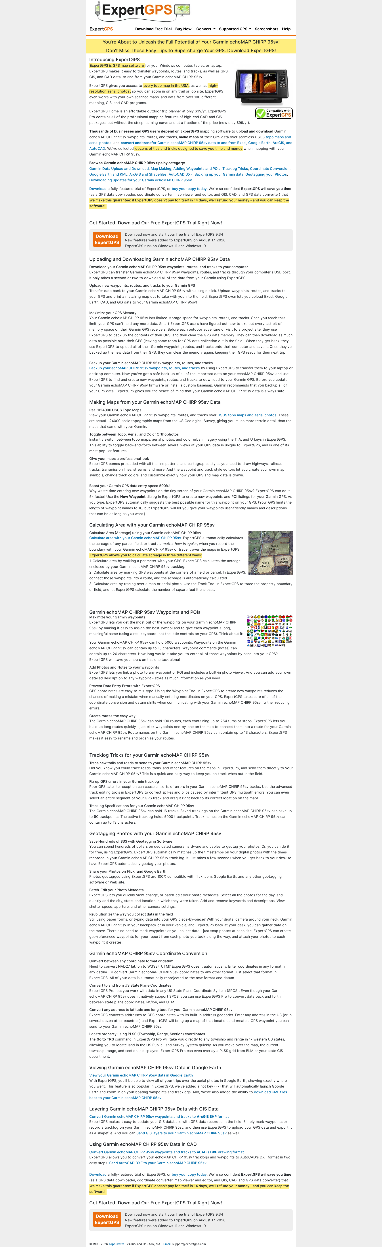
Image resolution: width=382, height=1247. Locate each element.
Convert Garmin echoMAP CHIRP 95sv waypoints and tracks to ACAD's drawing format (166, 1152)
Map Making (161, 168)
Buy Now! (184, 29)
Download (98, 188)
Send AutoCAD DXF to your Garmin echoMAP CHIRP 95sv (157, 1163)
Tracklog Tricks (235, 168)
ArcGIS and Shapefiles (148, 174)
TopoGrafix (116, 1244)
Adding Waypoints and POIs (196, 168)
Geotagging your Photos (266, 174)
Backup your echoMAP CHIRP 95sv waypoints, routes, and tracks (144, 368)
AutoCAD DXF (181, 174)
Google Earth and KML (108, 174)
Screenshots (267, 29)
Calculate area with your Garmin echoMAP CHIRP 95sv (135, 538)
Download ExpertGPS (107, 239)
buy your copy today (189, 188)
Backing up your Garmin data (219, 174)
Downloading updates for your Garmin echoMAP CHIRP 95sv (140, 180)
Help (286, 29)
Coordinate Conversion (270, 168)
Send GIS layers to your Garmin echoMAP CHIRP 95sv (181, 1133)
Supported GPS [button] (233, 29)
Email (166, 1244)
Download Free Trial (153, 29)
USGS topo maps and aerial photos (247, 415)
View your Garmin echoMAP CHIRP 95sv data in (141, 1075)
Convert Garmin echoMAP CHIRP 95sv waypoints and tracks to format (159, 1116)
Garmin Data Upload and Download (119, 168)
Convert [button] (204, 29)
